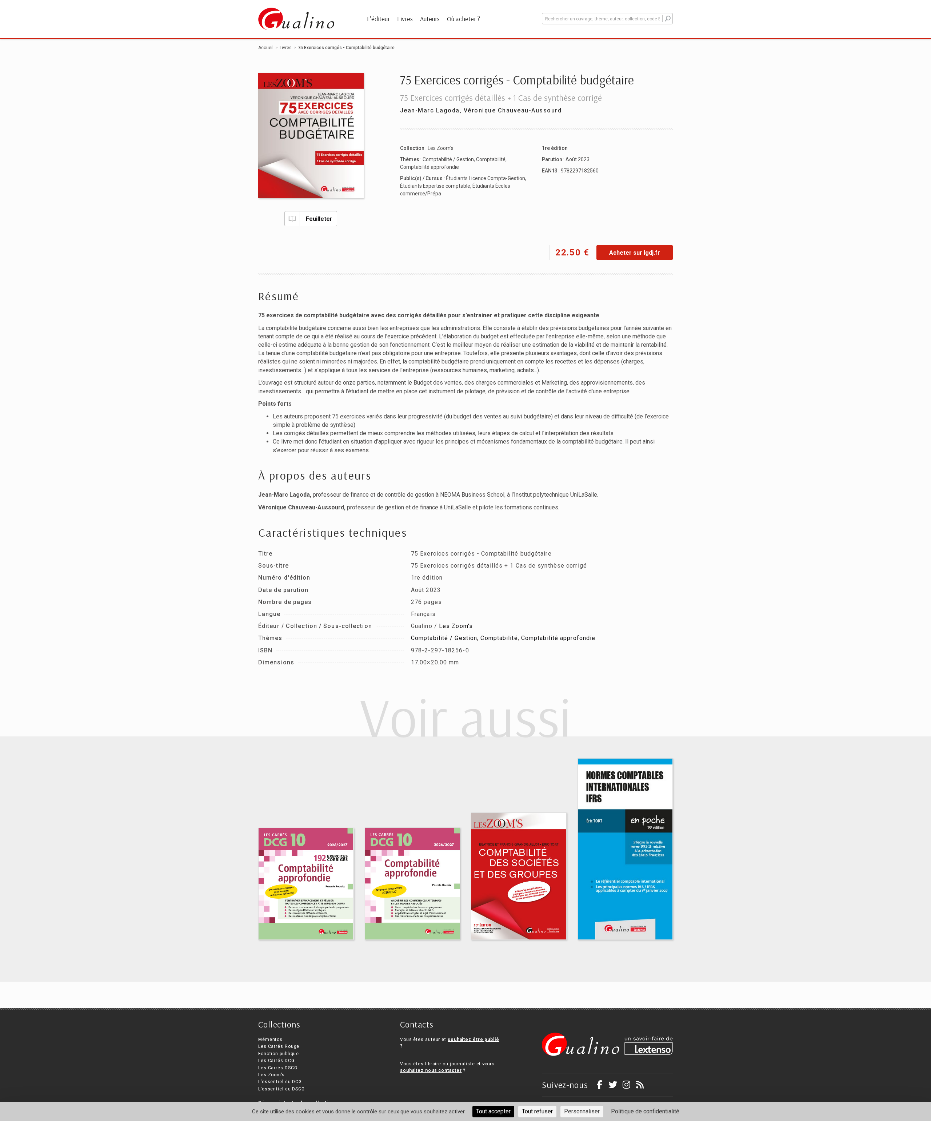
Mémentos (270, 1039)
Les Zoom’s (271, 1074)
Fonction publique (278, 1053)
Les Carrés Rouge (278, 1046)
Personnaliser (582, 1111)
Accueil (265, 47)
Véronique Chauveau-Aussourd (513, 110)
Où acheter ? (463, 19)
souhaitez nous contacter (431, 1070)
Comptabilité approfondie (429, 167)
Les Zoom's (440, 148)
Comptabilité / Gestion (448, 159)
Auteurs (430, 19)
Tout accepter (493, 1111)
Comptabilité (491, 159)
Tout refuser (537, 1111)
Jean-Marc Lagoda (430, 110)
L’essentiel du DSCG (281, 1089)
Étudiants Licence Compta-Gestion (485, 178)
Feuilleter (319, 218)
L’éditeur (378, 19)
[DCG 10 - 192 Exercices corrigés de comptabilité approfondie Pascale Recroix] (306, 883)
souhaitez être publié (473, 1039)
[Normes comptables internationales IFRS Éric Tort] (625, 849)
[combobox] (607, 18)
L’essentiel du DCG (280, 1081)
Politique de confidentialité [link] (645, 1111)
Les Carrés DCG (276, 1060)
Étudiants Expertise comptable (435, 186)
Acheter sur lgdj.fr (634, 252)
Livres (405, 19)
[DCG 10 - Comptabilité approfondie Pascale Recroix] (412, 883)
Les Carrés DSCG (277, 1067)
